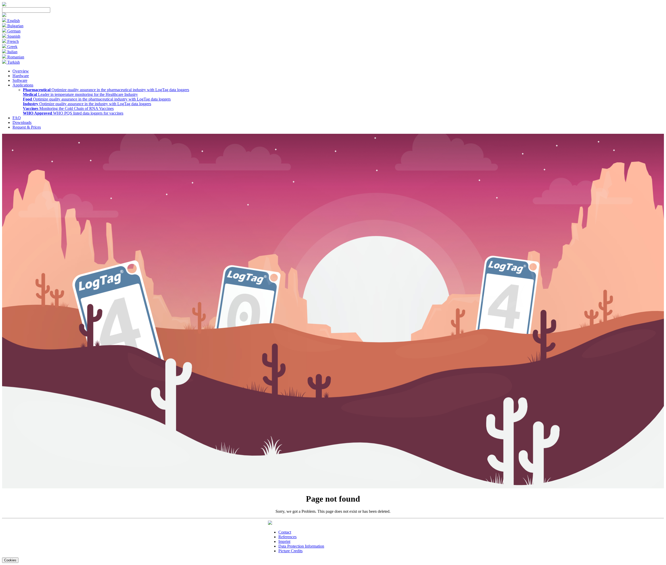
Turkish (13, 62)
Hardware (20, 76)
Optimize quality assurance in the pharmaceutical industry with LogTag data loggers (106, 90)
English (13, 20)
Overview (20, 71)
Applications (22, 85)
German (13, 31)
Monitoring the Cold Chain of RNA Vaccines (68, 108)
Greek (11, 46)
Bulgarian (14, 26)
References (287, 537)
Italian (11, 52)
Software (19, 80)
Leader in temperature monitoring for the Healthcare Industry (80, 94)
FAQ (16, 118)
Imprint (284, 541)
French (12, 41)
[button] (4, 15)
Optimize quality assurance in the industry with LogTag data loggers (87, 104)
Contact (284, 532)
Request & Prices (26, 127)
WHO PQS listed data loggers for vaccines (73, 113)
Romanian (15, 57)
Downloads (21, 122)
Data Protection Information (301, 546)
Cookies (10, 560)
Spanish (13, 36)
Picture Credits (290, 551)
